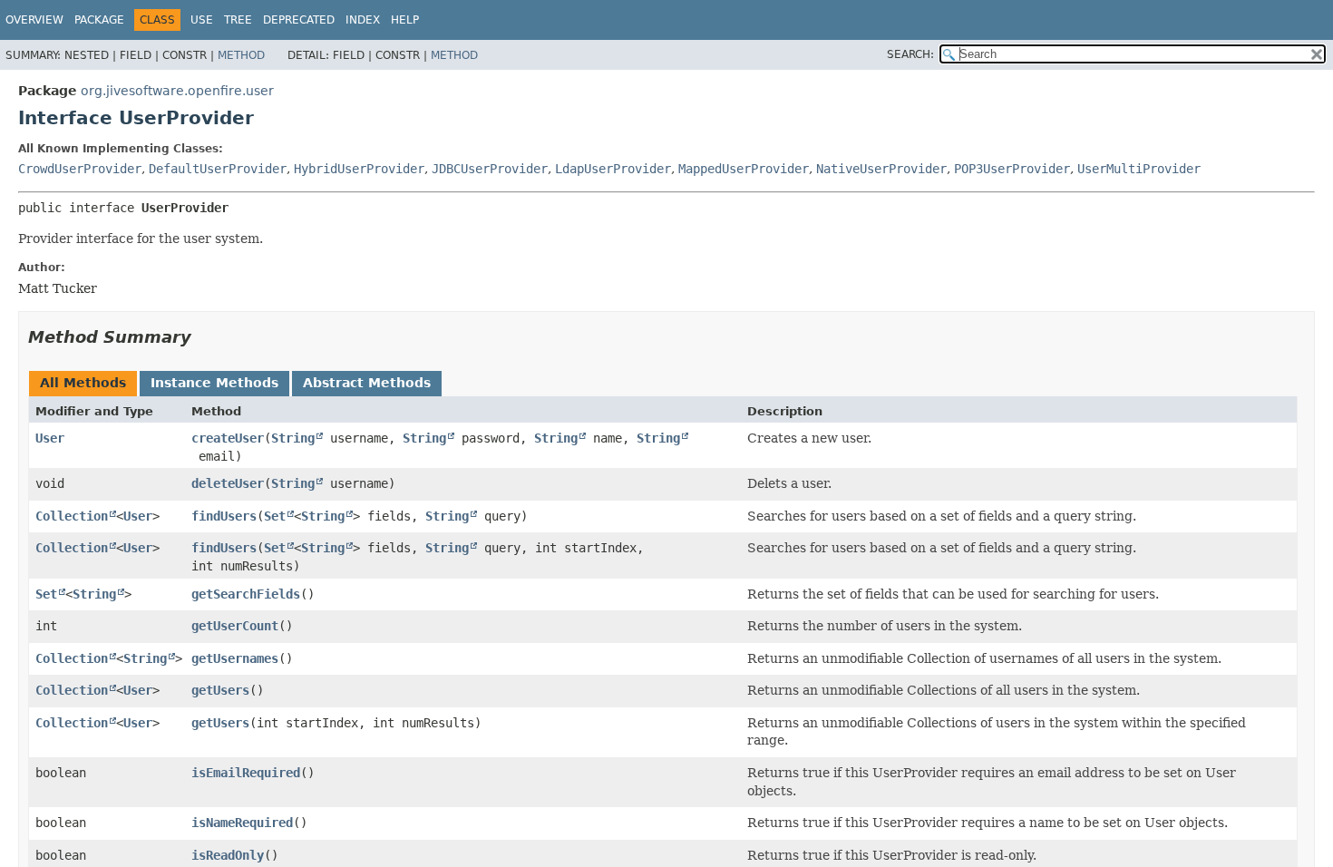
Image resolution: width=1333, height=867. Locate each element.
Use (201, 20)
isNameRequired (242, 822)
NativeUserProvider (881, 168)
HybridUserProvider (359, 168)
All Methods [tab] (83, 382)
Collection (71, 516)
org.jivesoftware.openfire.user (177, 90)
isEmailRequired (245, 772)
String (293, 438)
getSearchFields (245, 594)
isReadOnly (227, 855)
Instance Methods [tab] (214, 382)
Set (275, 516)
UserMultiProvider (1139, 168)
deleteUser (227, 483)
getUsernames (234, 658)
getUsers (220, 690)
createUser (227, 438)
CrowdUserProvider (79, 168)
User (49, 438)
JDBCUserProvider (490, 168)
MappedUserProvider (743, 168)
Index (362, 20)
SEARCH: (910, 54)
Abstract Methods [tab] (367, 382)
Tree (238, 20)
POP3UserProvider (1012, 168)
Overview (34, 20)
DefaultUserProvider (218, 168)
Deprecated (299, 20)
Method (241, 55)
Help (405, 20)
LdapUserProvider (613, 168)
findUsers (224, 516)
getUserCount (234, 626)
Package (99, 20)
